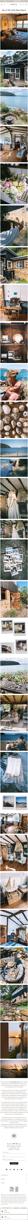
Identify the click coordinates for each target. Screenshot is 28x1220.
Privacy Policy (16, 1207)
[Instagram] (10, 1169)
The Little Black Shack (15, 1081)
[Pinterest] (14, 1169)
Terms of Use (24, 1207)
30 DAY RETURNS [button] (10, 1)
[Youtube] (21, 1169)
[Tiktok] (17, 1169)
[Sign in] (21, 4)
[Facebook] (6, 1169)
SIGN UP (14, 1163)
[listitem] (14, 1149)
